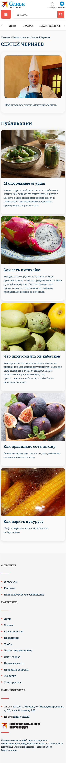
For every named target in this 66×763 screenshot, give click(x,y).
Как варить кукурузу (23, 521)
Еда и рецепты (50, 25)
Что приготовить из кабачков (32, 356)
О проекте (10, 581)
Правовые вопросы (16, 669)
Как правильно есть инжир (30, 446)
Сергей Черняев (41, 37)
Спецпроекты (13, 682)
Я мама (28, 25)
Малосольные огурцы (24, 183)
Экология (10, 675)
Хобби (8, 644)
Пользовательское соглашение (24, 594)
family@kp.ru (21, 716)
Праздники (11, 637)
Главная (5, 37)
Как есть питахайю (22, 269)
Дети (12, 25)
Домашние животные (18, 650)
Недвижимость (14, 663)
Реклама (9, 588)
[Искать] (60, 14)
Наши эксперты (21, 37)
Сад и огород (12, 657)
